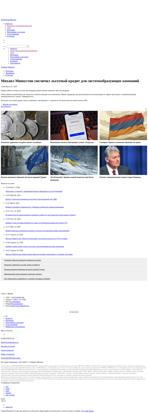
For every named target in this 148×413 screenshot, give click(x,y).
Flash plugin (89, 411)
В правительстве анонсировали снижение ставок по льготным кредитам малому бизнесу (41, 215)
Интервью (11, 30)
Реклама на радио (8, 346)
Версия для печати (10, 104)
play (7, 387)
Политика (9, 71)
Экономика (10, 73)
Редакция (10, 36)
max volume (10, 395)
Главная (4, 67)
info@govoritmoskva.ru (20, 306)
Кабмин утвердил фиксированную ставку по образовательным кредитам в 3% (36, 223)
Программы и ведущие (16, 32)
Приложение (15, 63)
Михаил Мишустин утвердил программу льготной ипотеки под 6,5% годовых (37, 239)
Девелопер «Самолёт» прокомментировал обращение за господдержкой (34, 191)
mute (7, 391)
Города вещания (7, 350)
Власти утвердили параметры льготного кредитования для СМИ (31, 199)
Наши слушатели (7, 354)
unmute (8, 393)
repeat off (9, 407)
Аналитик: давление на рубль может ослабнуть (22, 265)
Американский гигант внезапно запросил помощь (23, 274)
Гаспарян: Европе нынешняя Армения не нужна (22, 260)
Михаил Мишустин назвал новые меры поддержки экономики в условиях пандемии (39, 254)
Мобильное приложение (15, 327)
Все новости (6, 106)
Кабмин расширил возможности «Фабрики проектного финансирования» (35, 207)
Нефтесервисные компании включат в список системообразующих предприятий (37, 231)
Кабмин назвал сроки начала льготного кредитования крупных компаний (35, 246)
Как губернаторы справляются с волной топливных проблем (27, 279)
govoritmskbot (15, 302)
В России (9, 75)
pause (8, 389)
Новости (9, 24)
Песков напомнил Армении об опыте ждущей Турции (24, 269)
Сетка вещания (13, 34)
